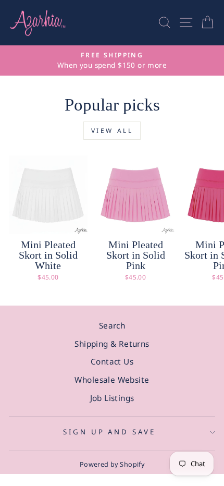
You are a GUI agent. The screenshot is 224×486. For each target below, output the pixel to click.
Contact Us (112, 361)
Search (112, 325)
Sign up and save (109, 431)
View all (112, 130)
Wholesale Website (111, 379)
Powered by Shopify (112, 464)
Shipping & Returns (111, 343)
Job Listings (112, 398)
